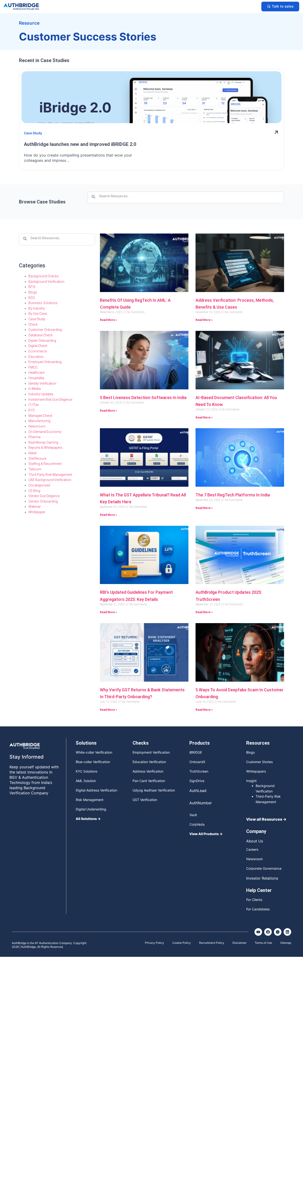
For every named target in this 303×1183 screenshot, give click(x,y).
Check (33, 324)
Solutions (86, 743)
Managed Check (40, 416)
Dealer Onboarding (42, 340)
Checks (141, 743)
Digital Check (37, 346)
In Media (34, 389)
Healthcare (36, 372)
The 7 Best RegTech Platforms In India (233, 494)
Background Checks (43, 276)
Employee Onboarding (45, 362)
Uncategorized (39, 485)
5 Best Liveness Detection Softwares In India (143, 397)
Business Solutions (43, 303)
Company (256, 831)
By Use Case (37, 313)
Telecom (34, 469)
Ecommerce (37, 351)
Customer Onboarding (45, 330)
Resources (258, 743)
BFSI (31, 287)
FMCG (33, 367)
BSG (31, 298)
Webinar (34, 506)
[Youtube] (258, 932)
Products (199, 743)
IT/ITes (33, 405)
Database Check (40, 335)
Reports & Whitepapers (45, 448)
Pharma (34, 437)
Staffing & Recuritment (45, 464)
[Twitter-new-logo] (277, 932)
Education (36, 357)
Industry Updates (40, 394)
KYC (31, 410)
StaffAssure (37, 458)
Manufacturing (39, 421)
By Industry (36, 308)
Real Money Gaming (43, 442)
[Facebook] (268, 932)
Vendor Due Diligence (44, 496)
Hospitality (36, 378)
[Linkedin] (287, 932)
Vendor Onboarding (43, 501)
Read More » (108, 320)
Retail (32, 453)
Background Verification (46, 281)
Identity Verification (42, 383)
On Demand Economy (44, 432)
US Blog (34, 491)
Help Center (259, 890)
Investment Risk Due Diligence (50, 399)
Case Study (36, 319)
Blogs (32, 292)
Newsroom (36, 426)
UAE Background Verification (49, 480)
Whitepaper (36, 512)
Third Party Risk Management (50, 475)
